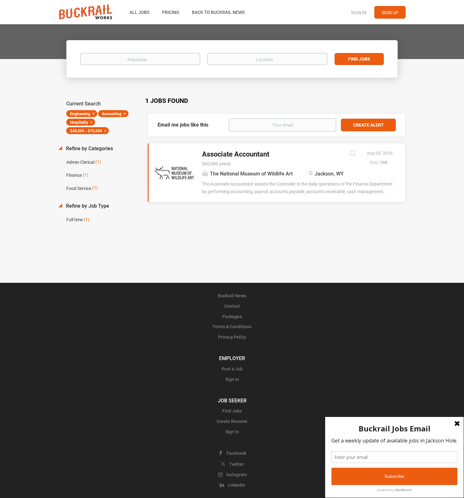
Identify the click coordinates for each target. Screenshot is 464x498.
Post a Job (232, 368)
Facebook (236, 453)
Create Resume (232, 421)
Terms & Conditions (232, 326)
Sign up (390, 12)
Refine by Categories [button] (89, 148)
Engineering (80, 114)
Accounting (112, 114)
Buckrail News (232, 295)
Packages (232, 316)
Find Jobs (359, 59)
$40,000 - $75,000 (86, 131)
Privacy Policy (232, 337)
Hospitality (79, 122)
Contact (232, 306)
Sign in (358, 12)
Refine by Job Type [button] (87, 206)
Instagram (236, 474)
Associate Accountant (235, 154)
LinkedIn (236, 485)
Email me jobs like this (183, 125)
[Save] (352, 154)
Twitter (236, 464)
